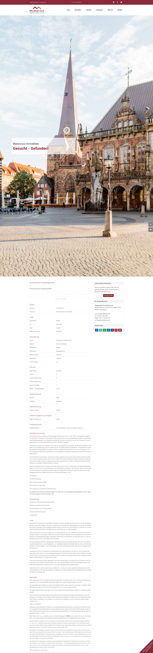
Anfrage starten (108, 295)
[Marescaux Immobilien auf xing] (117, 2)
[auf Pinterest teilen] (116, 330)
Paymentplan (33, 475)
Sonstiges (33, 577)
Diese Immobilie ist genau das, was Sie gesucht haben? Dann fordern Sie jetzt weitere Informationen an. (107, 289)
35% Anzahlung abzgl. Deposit (38, 482)
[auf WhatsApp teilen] (104, 330)
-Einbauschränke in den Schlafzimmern (41, 508)
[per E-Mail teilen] (120, 330)
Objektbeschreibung (37, 433)
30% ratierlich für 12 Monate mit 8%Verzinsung (43, 488)
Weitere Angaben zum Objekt (41, 415)
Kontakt (119, 10)
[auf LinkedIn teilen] (108, 330)
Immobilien (78, 10)
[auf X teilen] (100, 330)
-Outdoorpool (33, 515)
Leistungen (99, 10)
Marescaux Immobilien (26, 143)
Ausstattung (34, 337)
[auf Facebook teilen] (96, 330)
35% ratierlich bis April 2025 (37, 485)
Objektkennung (35, 407)
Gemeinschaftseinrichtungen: (38, 512)
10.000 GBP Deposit (35, 479)
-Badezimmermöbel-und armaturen (39, 505)
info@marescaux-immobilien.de (38, 2)
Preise (32, 305)
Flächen (33, 367)
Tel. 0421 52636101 (76, 2)
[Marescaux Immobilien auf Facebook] (113, 2)
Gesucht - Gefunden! (30, 148)
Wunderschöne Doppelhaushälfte (42, 283)
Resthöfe (89, 10)
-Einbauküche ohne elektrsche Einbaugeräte (42, 502)
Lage (31, 317)
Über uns (110, 10)
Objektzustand (35, 394)
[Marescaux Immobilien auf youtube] (121, 2)
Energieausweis (36, 424)
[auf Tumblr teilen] (112, 330)
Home (68, 10)
